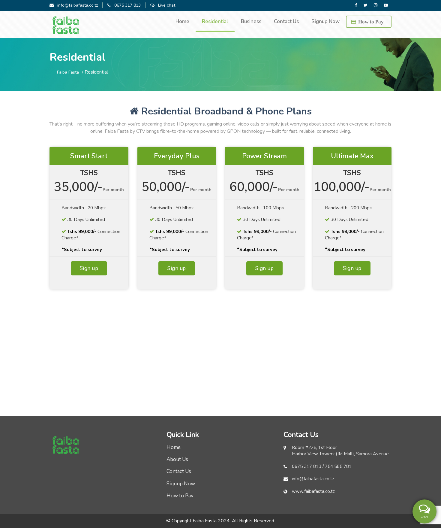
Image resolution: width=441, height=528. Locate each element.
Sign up (89, 268)
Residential (215, 21)
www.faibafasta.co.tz (313, 491)
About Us (177, 459)
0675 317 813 (126, 5)
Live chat (164, 5)
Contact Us (286, 21)
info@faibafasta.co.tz (76, 5)
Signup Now (325, 21)
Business (251, 21)
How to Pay (371, 21)
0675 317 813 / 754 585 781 (322, 466)
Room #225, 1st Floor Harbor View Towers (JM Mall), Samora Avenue (340, 451)
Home (182, 21)
